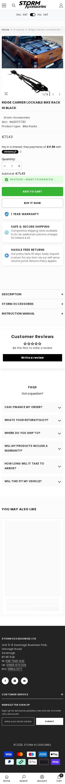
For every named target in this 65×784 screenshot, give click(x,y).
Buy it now (32, 203)
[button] (53, 94)
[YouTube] (24, 680)
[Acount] (61, 5)
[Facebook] (5, 680)
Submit (49, 721)
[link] (32, 604)
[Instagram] (14, 680)
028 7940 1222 (15, 661)
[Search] (14, 5)
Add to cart (32, 191)
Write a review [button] (32, 358)
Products (18, 29)
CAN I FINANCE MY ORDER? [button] (23, 407)
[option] (32, 67)
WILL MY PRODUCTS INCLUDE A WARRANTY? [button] (26, 448)
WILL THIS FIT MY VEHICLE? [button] (23, 481)
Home (5, 29)
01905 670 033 (16, 665)
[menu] (4, 5)
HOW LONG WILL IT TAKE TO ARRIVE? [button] (24, 466)
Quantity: (9, 159)
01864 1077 (15, 669)
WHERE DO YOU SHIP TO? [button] (22, 433)
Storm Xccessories (17, 117)
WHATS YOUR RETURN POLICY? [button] (27, 420)
